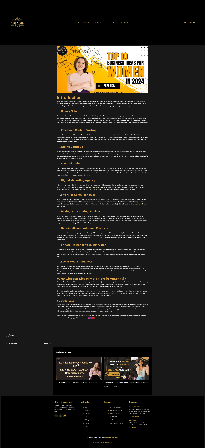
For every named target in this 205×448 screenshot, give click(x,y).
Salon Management (115, 407)
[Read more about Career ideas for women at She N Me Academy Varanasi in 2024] (126, 368)
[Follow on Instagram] (60, 415)
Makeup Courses (114, 413)
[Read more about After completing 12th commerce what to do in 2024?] (79, 368)
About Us (86, 22)
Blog (106, 22)
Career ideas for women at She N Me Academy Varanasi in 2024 (126, 383)
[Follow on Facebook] (56, 415)
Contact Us (124, 22)
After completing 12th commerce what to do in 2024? (77, 383)
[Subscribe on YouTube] (64, 415)
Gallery (114, 22)
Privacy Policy (89, 426)
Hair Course (113, 416)
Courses (96, 22)
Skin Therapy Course (115, 410)
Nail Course (113, 420)
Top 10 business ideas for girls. (91, 315)
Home (78, 22)
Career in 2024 (60, 385)
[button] (7, 335)
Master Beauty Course (116, 423)
